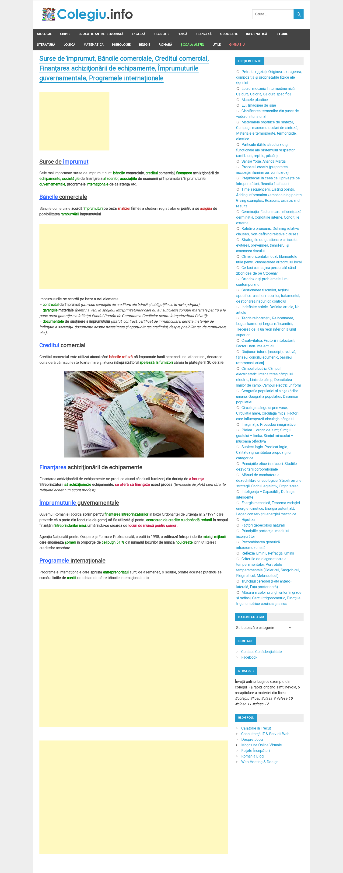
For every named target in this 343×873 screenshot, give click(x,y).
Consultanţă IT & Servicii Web (265, 734)
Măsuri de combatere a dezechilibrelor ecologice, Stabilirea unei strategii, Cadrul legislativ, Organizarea (269, 480)
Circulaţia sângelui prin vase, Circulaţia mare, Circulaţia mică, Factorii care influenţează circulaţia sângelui (267, 413)
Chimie (65, 34)
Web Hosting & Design (259, 762)
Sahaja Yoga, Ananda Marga (264, 161)
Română (165, 44)
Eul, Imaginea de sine (259, 105)
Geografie (229, 34)
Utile (217, 44)
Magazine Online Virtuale (261, 745)
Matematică (94, 44)
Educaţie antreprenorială (101, 34)
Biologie (44, 34)
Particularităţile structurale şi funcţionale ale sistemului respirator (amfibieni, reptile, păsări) (265, 150)
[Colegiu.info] (87, 20)
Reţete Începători (255, 750)
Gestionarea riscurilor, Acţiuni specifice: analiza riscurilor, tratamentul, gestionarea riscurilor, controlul (268, 296)
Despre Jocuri (252, 739)
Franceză (204, 34)
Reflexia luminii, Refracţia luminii (268, 553)
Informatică (256, 34)
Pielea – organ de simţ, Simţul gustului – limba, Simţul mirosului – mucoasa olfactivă (264, 435)
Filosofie (161, 34)
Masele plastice (255, 100)
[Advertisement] (74, 121)
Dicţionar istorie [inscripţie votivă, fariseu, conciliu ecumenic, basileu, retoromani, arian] (266, 357)
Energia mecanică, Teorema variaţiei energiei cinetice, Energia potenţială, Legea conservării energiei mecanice (268, 508)
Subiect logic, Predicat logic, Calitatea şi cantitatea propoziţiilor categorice (264, 452)
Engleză (138, 34)
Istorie (282, 34)
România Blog (252, 756)
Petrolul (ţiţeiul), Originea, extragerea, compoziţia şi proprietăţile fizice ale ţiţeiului (269, 77)
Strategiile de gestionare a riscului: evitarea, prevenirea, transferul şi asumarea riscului (267, 245)
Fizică (182, 34)
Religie (144, 44)
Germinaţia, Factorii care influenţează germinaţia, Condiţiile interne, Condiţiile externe (268, 217)
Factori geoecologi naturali (263, 525)
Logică (69, 44)
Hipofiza (248, 519)
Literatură (46, 44)
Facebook (249, 657)
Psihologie (121, 44)
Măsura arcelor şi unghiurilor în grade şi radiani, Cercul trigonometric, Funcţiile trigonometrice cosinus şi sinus (268, 598)
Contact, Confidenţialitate (261, 652)
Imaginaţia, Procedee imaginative (269, 424)
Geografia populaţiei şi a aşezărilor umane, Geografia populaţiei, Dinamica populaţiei (267, 396)
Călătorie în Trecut (256, 728)
